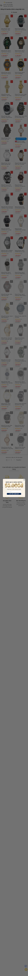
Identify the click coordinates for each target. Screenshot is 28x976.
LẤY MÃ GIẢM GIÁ (14, 493)
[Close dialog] (24, 480)
